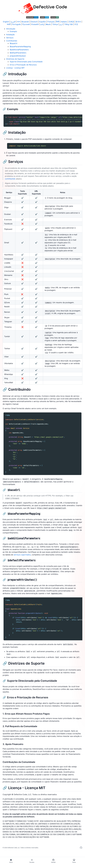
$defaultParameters (18, 53)
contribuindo (10, 179)
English (6, 22)
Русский (26, 24)
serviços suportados (22, 555)
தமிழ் (42, 24)
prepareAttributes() (18, 56)
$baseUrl (13, 43)
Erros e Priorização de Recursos (23, 65)
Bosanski (25, 22)
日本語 (71, 22)
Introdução (10, 29)
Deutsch (34, 22)
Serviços (9, 38)
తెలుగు (48, 24)
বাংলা (18, 22)
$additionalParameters (19, 49)
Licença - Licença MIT (15, 68)
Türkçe (55, 24)
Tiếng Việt (68, 24)
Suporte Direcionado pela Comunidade (26, 61)
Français (50, 22)
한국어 (78, 22)
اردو (61, 24)
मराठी (9, 24)
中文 (76, 24)
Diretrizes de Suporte (15, 59)
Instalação (10, 34)
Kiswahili (35, 24)
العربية (13, 22)
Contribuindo (11, 41)
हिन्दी (57, 22)
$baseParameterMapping (20, 46)
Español (42, 22)
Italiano (64, 22)
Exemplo (13, 31)
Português (16, 24)
